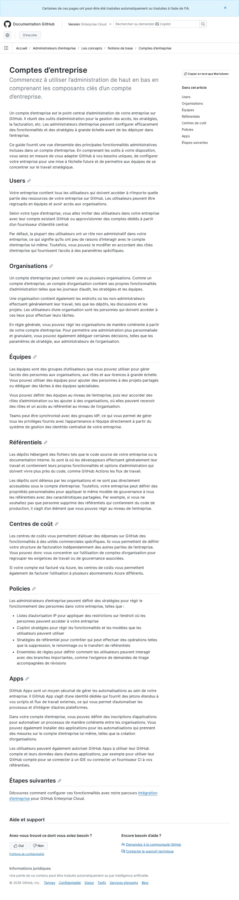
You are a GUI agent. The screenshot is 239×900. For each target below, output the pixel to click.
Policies (19, 588)
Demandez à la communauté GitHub (153, 844)
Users (17, 180)
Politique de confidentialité (26, 854)
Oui (21, 846)
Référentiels (25, 442)
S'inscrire (30, 35)
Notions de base (120, 48)
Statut (89, 883)
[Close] (225, 7)
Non (41, 846)
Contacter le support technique (150, 851)
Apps (16, 678)
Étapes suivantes (32, 780)
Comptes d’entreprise (155, 48)
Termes (49, 883)
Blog (145, 883)
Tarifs (102, 883)
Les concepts (91, 48)
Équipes (20, 356)
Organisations (28, 266)
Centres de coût (31, 523)
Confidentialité (70, 883)
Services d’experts (124, 883)
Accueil (21, 48)
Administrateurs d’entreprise (54, 48)
